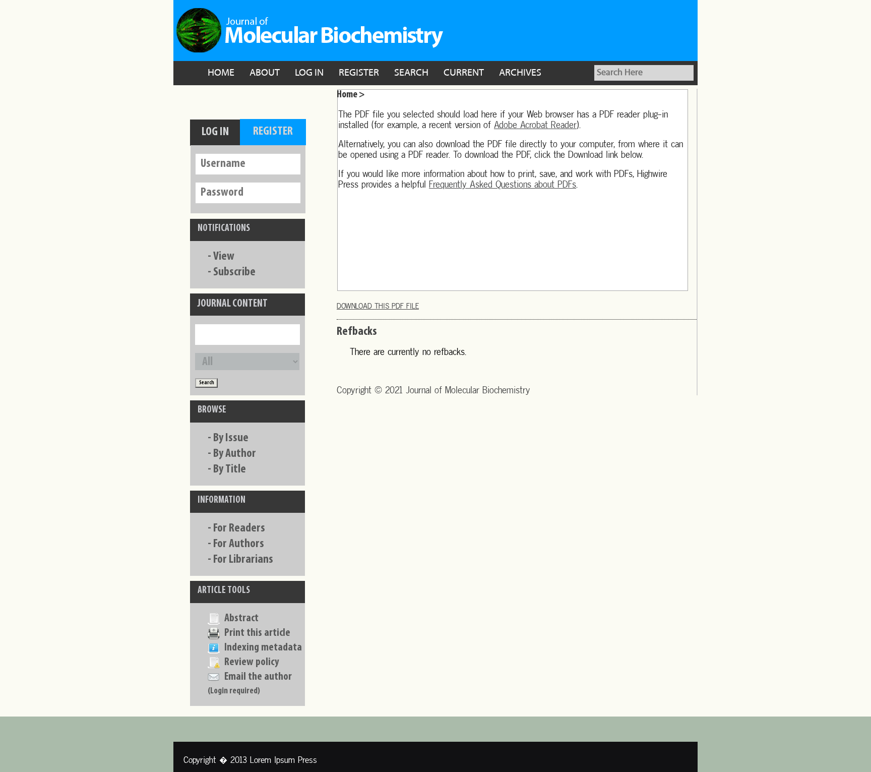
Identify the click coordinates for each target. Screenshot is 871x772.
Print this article (257, 633)
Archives (520, 73)
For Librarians (243, 560)
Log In (309, 73)
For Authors (238, 544)
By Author (234, 454)
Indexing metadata (263, 648)
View (223, 257)
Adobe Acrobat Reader (535, 125)
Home (221, 73)
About (265, 73)
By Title (229, 469)
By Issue (230, 438)
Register (359, 73)
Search (411, 73)
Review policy (251, 662)
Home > (351, 95)
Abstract (241, 618)
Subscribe (234, 272)
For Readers (239, 528)
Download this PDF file (378, 306)
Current (464, 73)
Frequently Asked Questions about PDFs (502, 184)
